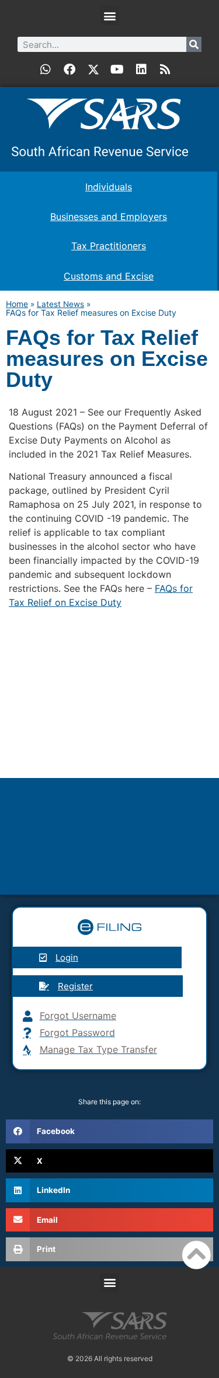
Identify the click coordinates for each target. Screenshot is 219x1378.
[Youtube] (117, 69)
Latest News (60, 304)
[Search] (193, 44)
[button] (109, 15)
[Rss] (165, 69)
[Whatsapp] (45, 69)
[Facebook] (69, 69)
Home (17, 304)
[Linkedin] (141, 69)
